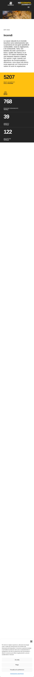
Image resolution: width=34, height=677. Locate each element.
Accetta (17, 660)
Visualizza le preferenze (17, 669)
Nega (17, 664)
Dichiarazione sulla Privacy (17, 673)
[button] (31, 641)
